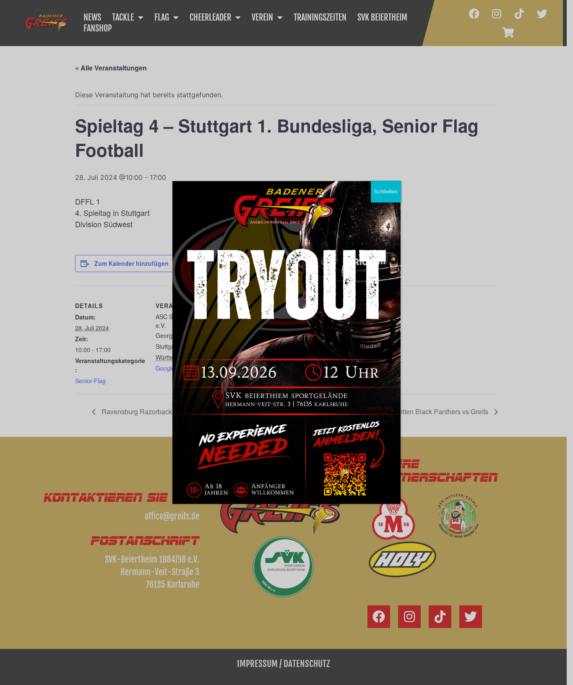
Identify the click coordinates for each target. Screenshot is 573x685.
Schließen (386, 191)
